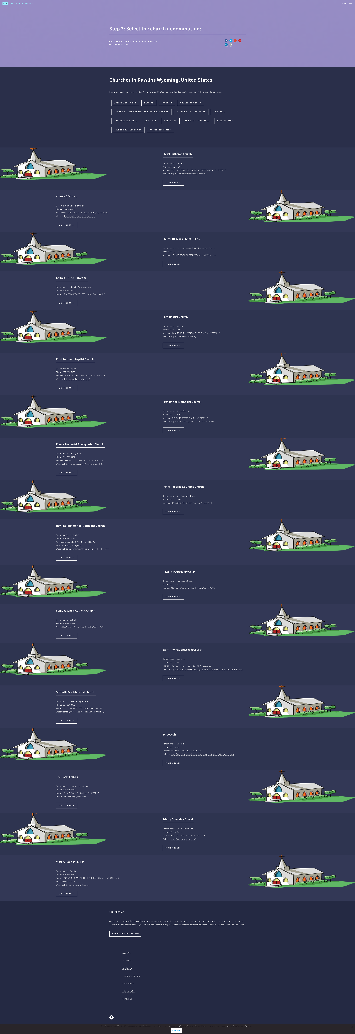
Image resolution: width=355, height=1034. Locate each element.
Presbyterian (225, 121)
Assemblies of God (125, 103)
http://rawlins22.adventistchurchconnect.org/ (84, 711)
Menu (345, 3)
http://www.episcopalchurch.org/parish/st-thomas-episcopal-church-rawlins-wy (207, 669)
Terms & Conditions (131, 976)
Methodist (170, 121)
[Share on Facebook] (226, 41)
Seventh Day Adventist (128, 130)
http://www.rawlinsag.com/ (183, 839)
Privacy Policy (128, 991)
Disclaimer (127, 968)
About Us (126, 953)
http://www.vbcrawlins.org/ (76, 885)
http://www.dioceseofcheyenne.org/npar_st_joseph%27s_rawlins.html (202, 754)
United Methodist (160, 130)
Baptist (149, 103)
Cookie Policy (128, 983)
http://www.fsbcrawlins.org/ (183, 336)
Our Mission (127, 960)
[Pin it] (239, 41)
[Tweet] (230, 41)
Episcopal (219, 112)
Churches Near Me (123, 934)
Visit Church (173, 183)
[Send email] (230, 45)
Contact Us (127, 998)
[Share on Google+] (235, 41)
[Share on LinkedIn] (226, 45)
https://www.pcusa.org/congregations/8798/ (84, 464)
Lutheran (150, 121)
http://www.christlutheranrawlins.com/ (188, 173)
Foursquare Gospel (125, 121)
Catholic (167, 103)
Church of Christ (190, 103)
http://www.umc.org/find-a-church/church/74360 (193, 421)
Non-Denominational (197, 121)
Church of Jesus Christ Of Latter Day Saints (141, 112)
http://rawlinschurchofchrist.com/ (79, 216)
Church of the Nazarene (191, 112)
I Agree (176, 1031)
